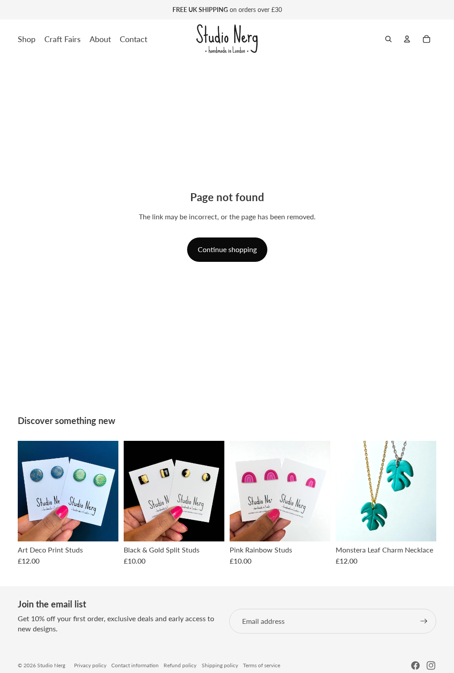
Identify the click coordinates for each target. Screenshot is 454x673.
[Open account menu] (407, 39)
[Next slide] (429, 491)
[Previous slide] (342, 491)
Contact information (135, 665)
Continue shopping (227, 249)
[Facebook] (415, 665)
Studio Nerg (51, 665)
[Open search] (388, 39)
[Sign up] (423, 621)
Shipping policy (220, 665)
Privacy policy (90, 665)
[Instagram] (431, 665)
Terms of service (261, 665)
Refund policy (180, 665)
